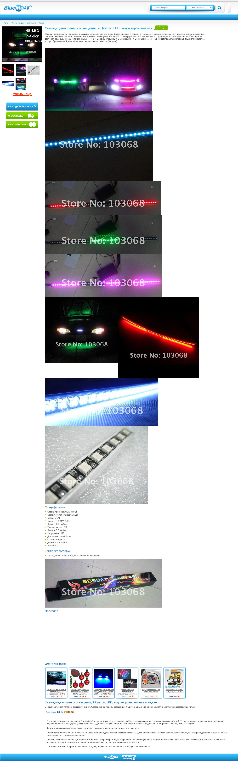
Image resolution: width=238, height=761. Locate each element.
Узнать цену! (22, 94)
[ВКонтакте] (58, 712)
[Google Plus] (72, 712)
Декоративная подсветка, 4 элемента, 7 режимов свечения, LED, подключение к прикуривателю (127, 695)
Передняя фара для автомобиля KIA (151, 691)
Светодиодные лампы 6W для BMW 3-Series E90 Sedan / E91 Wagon (104, 692)
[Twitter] (62, 712)
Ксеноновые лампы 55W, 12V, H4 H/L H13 (174, 691)
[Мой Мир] (69, 712)
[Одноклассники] (65, 712)
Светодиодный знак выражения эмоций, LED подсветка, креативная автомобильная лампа (80, 694)
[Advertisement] (72, 637)
